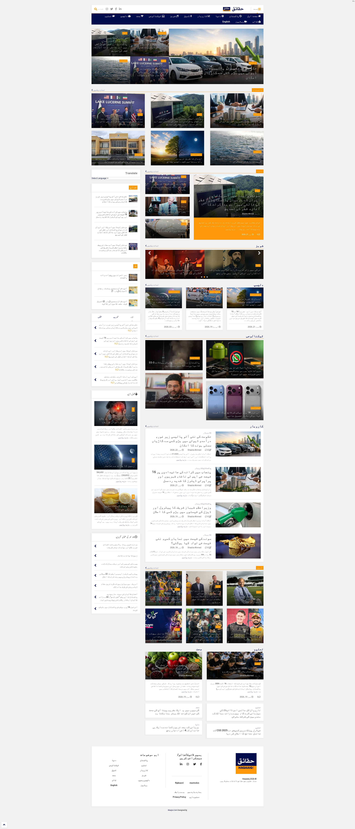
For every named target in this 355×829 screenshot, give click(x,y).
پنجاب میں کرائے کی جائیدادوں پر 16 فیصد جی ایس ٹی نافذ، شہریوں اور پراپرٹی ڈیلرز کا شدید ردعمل (150, 44)
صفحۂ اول (252, 16)
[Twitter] (111, 9)
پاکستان (234, 16)
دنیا (218, 16)
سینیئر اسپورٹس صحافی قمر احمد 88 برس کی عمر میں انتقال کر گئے (246, 599)
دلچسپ (124, 16)
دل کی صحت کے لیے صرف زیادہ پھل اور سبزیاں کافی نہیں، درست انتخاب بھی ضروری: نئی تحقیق (176, 668)
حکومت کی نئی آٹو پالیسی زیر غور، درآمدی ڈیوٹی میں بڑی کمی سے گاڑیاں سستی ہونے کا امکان (218, 73)
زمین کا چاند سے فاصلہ (119, 465)
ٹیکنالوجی (155, 16)
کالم (255, 21)
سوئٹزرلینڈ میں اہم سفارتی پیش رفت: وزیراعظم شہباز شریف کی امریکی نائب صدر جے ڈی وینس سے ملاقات (149, 72)
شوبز (173, 16)
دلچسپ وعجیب (196, 155)
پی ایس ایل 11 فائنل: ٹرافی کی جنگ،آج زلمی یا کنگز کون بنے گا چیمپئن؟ (245, 636)
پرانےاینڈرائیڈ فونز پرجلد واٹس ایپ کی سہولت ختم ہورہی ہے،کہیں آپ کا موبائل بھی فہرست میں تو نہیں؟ (235, 370)
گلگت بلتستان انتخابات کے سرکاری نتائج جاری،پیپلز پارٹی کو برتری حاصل (119, 160)
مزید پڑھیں (230, 229)
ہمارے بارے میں (194, 792)
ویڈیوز (239, 21)
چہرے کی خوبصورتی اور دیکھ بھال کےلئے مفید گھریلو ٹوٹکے (119, 506)
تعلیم (108, 16)
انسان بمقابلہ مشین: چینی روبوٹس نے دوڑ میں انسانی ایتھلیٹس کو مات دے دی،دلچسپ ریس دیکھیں (206, 300)
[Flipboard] (125, 9)
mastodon (194, 783)
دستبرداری (194, 797)
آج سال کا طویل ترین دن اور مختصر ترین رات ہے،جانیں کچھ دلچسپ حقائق (179, 160)
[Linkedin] (120, 9)
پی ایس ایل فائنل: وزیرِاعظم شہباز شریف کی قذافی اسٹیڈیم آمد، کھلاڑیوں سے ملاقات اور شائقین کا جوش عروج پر (205, 596)
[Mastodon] (129, 9)
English (226, 21)
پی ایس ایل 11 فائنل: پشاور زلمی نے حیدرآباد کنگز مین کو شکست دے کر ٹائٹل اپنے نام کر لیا (164, 597)
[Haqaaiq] (232, 10)
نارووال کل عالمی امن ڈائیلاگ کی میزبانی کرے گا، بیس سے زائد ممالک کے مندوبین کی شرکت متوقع (237, 713)
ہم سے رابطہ (179, 792)
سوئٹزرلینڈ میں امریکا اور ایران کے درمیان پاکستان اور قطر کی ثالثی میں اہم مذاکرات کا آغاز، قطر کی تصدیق (111, 44)
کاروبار (202, 16)
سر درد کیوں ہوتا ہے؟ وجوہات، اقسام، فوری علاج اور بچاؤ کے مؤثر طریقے (117, 418)
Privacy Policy (179, 797)
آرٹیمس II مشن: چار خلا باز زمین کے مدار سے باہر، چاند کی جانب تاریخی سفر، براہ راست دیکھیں (164, 300)
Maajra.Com (172, 810)
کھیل (187, 16)
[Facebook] (116, 9)
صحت (138, 16)
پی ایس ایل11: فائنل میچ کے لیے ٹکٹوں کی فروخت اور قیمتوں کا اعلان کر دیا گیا (164, 636)
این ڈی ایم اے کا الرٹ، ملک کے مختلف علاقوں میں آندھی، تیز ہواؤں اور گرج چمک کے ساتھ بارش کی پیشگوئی (111, 72)
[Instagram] (107, 9)
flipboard (179, 783)
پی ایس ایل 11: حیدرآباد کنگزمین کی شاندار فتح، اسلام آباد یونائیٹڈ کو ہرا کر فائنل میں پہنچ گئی (205, 635)
